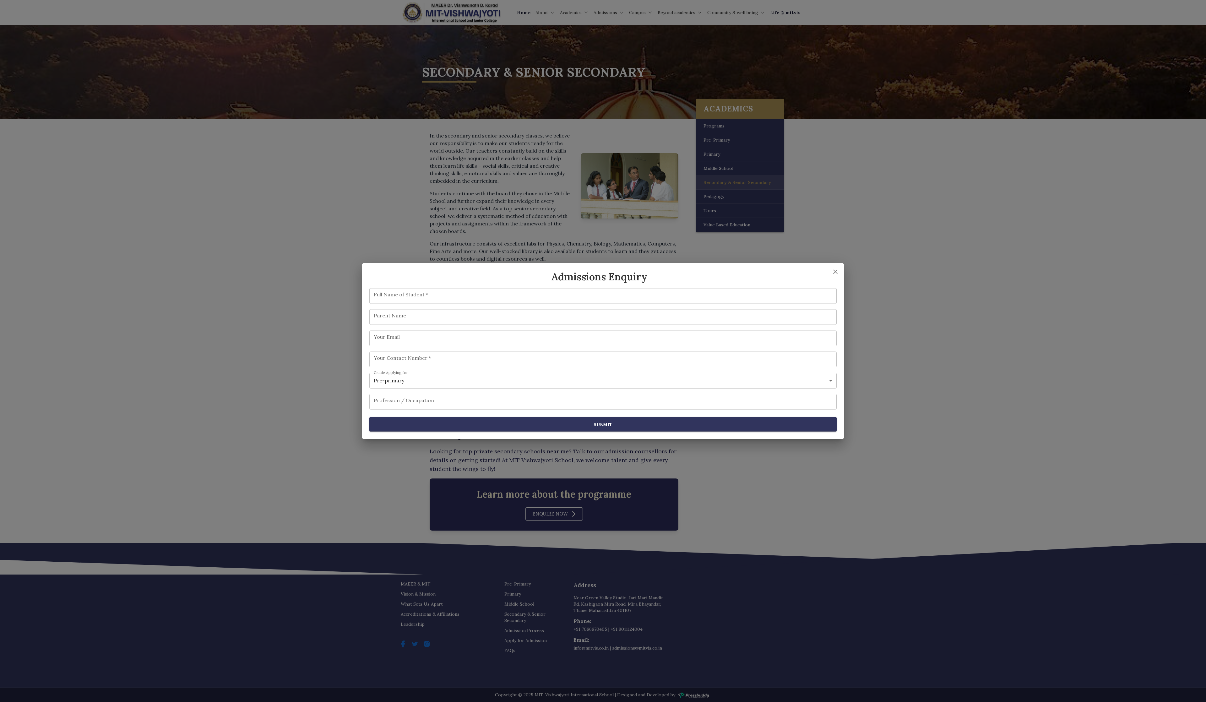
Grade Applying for (391, 372)
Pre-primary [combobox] (389, 380)
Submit (603, 424)
